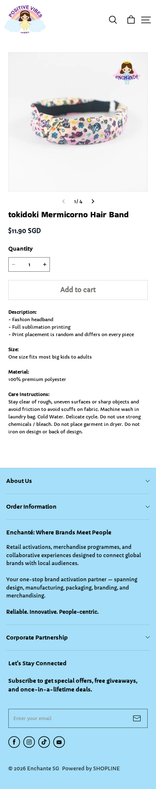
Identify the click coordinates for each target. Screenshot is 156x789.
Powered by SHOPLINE (91, 768)
